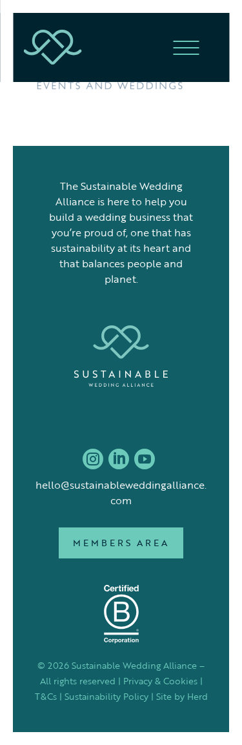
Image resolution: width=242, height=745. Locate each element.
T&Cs (46, 696)
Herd (197, 696)
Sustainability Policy (106, 696)
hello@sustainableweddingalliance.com (121, 492)
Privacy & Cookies (160, 681)
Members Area (121, 542)
